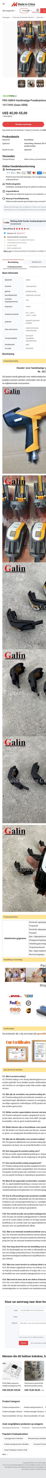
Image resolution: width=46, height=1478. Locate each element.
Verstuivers (39, 17)
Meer (4, 1454)
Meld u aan (8, 251)
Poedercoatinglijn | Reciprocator (34, 1411)
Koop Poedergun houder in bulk (15, 1450)
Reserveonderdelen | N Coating (34, 1416)
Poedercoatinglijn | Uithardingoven (14, 1411)
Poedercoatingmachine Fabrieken (16, 1444)
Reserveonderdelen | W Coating (13, 1416)
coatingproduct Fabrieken (13, 1438)
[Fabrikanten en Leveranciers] (23, 4)
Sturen (23, 1343)
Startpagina (6, 17)
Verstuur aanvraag (23, 124)
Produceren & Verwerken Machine (23, 17)
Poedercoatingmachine (10, 1407)
